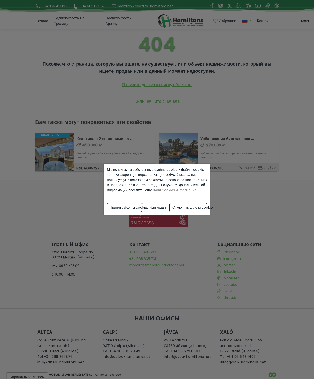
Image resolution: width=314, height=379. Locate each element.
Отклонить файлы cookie (189, 207)
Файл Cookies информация (174, 190)
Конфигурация (156, 207)
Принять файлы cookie (126, 207)
